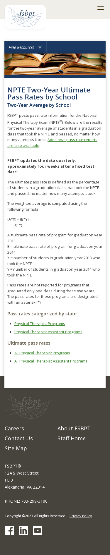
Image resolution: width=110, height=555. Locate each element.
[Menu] (100, 9)
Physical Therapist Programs (39, 323)
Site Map (16, 448)
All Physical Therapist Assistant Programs (50, 361)
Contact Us (19, 438)
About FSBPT (74, 428)
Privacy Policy (81, 515)
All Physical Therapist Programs (42, 352)
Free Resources (25, 49)
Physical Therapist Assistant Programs (48, 331)
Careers (14, 428)
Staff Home (71, 438)
